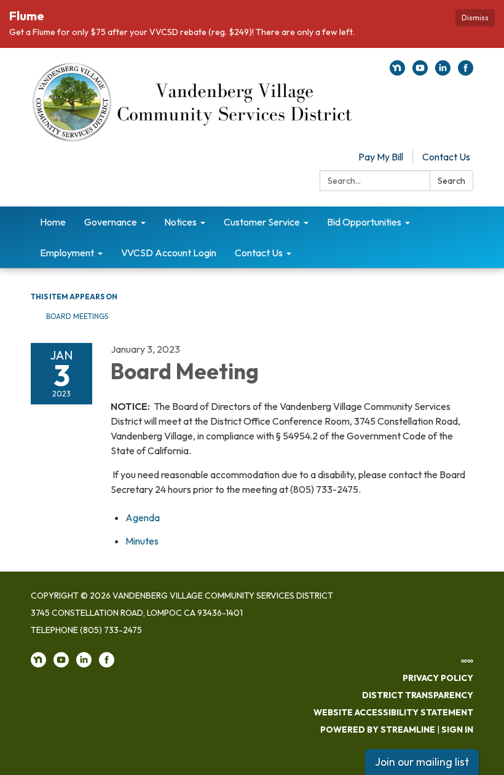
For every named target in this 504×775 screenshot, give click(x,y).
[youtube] (420, 72)
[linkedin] (443, 72)
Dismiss (475, 17)
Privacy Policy (438, 677)
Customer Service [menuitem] (262, 222)
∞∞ (467, 660)
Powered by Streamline (377, 729)
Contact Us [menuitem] (259, 252)
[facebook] (465, 72)
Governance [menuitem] (110, 222)
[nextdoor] (397, 72)
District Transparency (417, 695)
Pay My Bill (380, 157)
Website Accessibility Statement (393, 712)
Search (451, 180)
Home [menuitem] (53, 222)
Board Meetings (77, 316)
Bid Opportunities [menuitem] (364, 222)
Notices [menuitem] (180, 222)
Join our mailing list (422, 762)
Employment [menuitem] (67, 252)
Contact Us (446, 157)
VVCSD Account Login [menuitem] (168, 252)
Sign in (457, 729)
